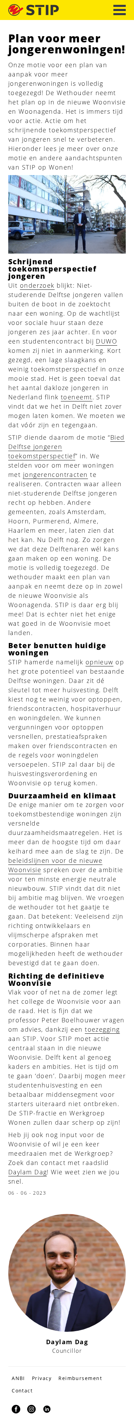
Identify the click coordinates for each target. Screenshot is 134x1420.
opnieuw (99, 662)
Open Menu (119, 10)
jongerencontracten (55, 474)
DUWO (106, 341)
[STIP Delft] (33, 10)
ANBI (18, 1378)
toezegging (102, 1029)
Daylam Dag (27, 1172)
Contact (22, 1390)
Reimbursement (80, 1378)
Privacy (42, 1378)
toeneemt (76, 397)
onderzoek (37, 285)
